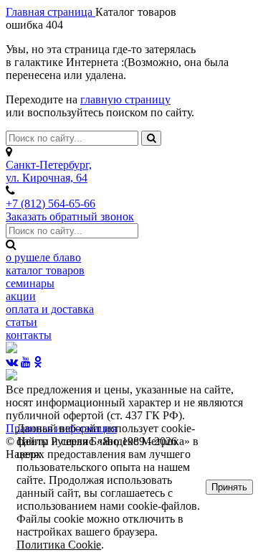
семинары (30, 283)
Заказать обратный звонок (70, 216)
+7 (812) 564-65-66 (50, 203)
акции (21, 296)
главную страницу (125, 99)
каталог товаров (45, 270)
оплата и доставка (50, 309)
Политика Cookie (58, 544)
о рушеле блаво (43, 257)
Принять (229, 487)
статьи (21, 322)
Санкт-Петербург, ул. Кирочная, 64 (49, 171)
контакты (29, 335)
